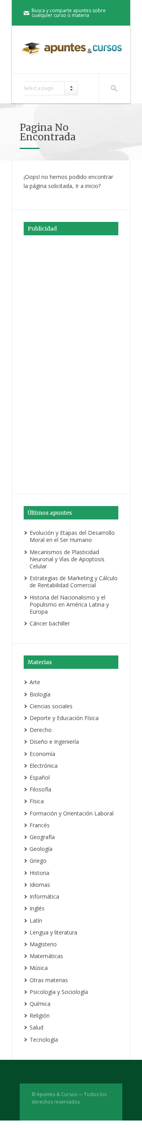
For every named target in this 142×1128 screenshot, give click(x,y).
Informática (44, 896)
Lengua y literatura (53, 932)
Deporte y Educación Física (64, 718)
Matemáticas (46, 956)
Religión (40, 1015)
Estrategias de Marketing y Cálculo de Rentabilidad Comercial (74, 581)
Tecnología (44, 1039)
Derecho (41, 729)
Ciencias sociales (51, 706)
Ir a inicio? (88, 186)
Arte (35, 682)
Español (40, 777)
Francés (40, 825)
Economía (42, 754)
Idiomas (40, 884)
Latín (36, 920)
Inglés (37, 908)
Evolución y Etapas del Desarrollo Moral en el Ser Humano (72, 536)
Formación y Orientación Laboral (72, 813)
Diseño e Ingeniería (54, 741)
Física (37, 801)
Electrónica (44, 765)
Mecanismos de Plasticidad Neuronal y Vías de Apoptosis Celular (67, 559)
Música (39, 968)
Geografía (42, 837)
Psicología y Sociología (59, 992)
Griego (38, 860)
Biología (40, 694)
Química (40, 1003)
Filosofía (40, 789)
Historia (39, 873)
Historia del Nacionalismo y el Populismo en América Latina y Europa (69, 604)
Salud (36, 1027)
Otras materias (49, 980)
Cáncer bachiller (50, 623)
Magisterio (43, 944)
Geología (41, 849)
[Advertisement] (71, 363)
